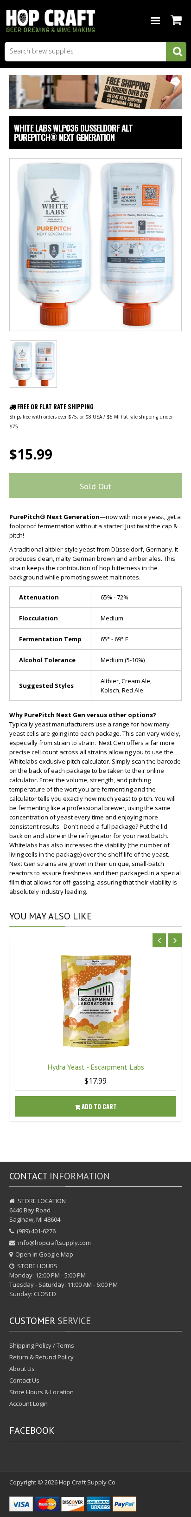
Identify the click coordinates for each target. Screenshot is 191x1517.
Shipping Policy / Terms (41, 1345)
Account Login (28, 1403)
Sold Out (95, 486)
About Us (22, 1368)
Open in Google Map (44, 1254)
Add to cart (98, 1106)
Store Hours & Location (41, 1392)
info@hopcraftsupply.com (54, 1242)
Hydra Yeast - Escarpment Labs (95, 1066)
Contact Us (24, 1380)
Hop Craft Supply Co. (88, 1482)
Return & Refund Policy (41, 1357)
